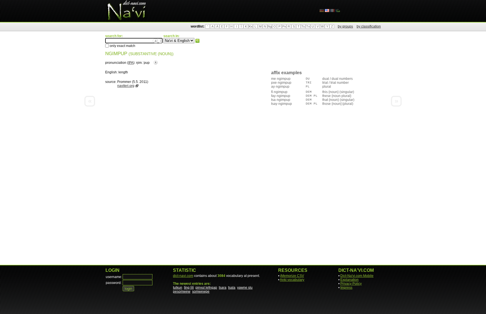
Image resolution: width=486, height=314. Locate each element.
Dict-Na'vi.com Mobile (357, 276)
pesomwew (181, 291)
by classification (369, 26)
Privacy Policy (351, 284)
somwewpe (201, 291)
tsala (231, 288)
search (197, 41)
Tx (308, 26)
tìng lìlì (189, 288)
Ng (270, 26)
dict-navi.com (183, 276)
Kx (251, 26)
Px (284, 26)
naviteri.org (125, 86)
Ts (303, 26)
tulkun (177, 288)
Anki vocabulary (292, 280)
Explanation (349, 280)
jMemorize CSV (292, 276)
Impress (346, 288)
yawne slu (245, 288)
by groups (345, 26)
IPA (130, 63)
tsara (222, 288)
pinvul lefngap (206, 288)
